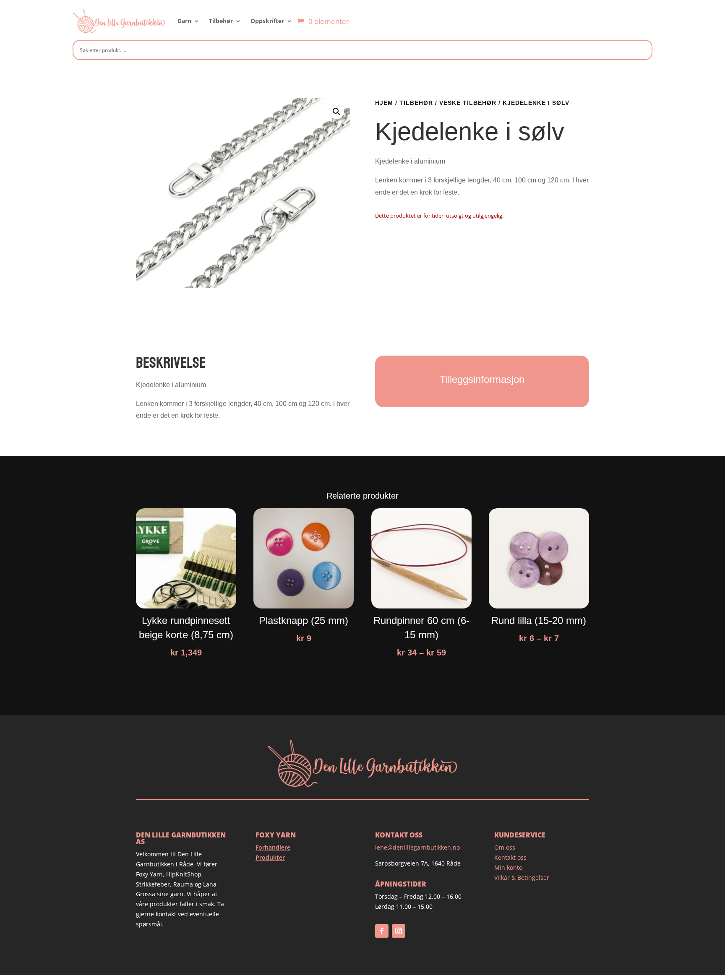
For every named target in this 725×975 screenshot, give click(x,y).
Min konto (508, 867)
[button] (336, 111)
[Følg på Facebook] (382, 931)
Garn (184, 21)
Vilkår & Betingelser (521, 877)
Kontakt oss (510, 857)
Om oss (504, 847)
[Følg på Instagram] (398, 931)
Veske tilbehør (467, 102)
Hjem (384, 102)
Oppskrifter (267, 21)
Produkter (270, 857)
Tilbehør (221, 21)
